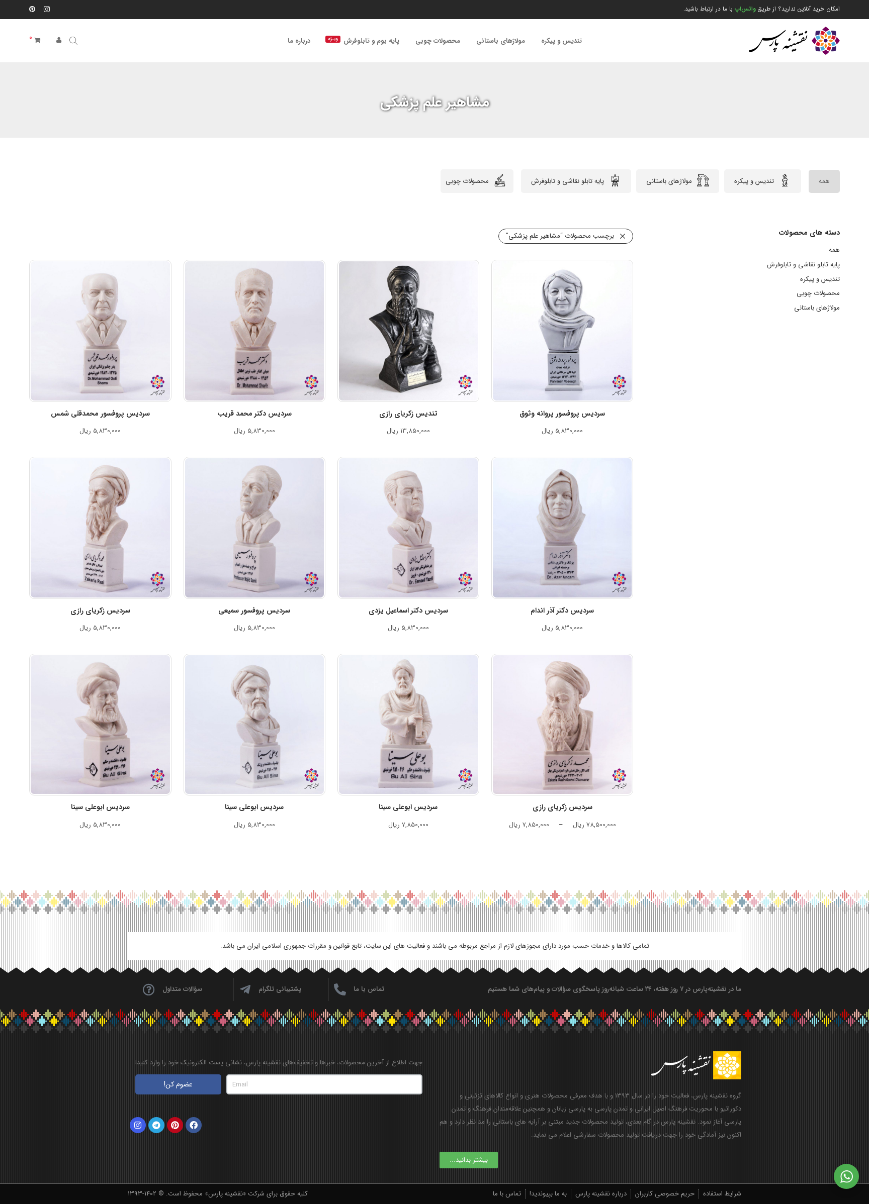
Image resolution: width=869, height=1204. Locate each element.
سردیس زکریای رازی (100, 610)
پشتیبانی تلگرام (279, 989)
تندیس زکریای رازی (408, 413)
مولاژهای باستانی (500, 41)
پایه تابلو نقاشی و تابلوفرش (567, 181)
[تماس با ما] (340, 989)
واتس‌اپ (745, 9)
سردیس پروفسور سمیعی (254, 610)
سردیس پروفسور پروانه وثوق (562, 413)
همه (824, 181)
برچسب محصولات (560, 236)
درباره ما (299, 41)
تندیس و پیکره (561, 41)
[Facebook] (194, 1125)
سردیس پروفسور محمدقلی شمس (100, 413)
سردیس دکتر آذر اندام (562, 610)
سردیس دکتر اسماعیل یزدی (408, 610)
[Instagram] (47, 9)
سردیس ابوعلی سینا (408, 807)
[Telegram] (156, 1125)
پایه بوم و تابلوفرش (363, 41)
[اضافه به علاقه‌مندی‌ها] (620, 271)
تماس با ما (369, 989)
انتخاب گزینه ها (567, 430)
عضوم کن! (178, 1084)
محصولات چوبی (437, 41)
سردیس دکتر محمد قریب (254, 413)
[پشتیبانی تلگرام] (245, 989)
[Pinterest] (32, 9)
